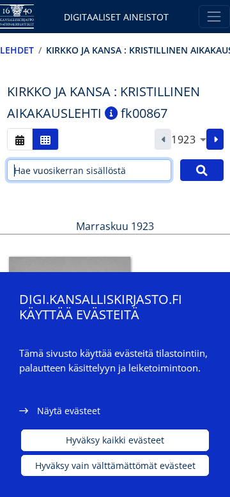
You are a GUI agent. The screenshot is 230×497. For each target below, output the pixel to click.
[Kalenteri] (20, 139)
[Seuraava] (215, 139)
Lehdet (17, 50)
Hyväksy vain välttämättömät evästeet (115, 465)
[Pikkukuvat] (45, 139)
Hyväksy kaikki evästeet (115, 440)
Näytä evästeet (68, 411)
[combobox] (188, 139)
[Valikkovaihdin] (214, 16)
